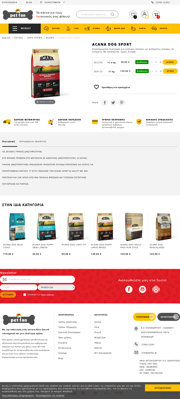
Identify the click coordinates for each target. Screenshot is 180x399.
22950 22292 (163, 2)
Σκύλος (97, 322)
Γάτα (96, 327)
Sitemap (62, 353)
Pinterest (121, 102)
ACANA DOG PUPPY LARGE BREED (101, 246)
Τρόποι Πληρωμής (67, 327)
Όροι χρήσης (65, 337)
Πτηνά (97, 332)
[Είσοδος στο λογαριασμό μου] (144, 13)
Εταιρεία (62, 342)
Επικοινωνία (64, 348)
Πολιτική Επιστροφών (69, 332)
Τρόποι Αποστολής (67, 322)
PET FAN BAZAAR (103, 353)
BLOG (29, 2)
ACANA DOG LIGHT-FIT (74, 244)
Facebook (128, 289)
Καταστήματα (168, 317)
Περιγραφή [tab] (8, 141)
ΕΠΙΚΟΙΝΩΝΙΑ (9, 2)
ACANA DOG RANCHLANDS (157, 246)
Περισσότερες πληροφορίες (18, 395)
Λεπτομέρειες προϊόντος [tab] (32, 141)
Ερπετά (98, 348)
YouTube (142, 289)
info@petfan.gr (149, 352)
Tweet (113, 102)
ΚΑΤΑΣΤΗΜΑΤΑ (53, 2)
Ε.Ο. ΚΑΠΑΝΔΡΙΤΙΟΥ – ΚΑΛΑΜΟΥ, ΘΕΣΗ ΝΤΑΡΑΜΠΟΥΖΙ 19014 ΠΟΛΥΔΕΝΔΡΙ (157, 332)
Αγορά (170, 62)
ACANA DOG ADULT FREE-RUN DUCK (131, 246)
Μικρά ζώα (99, 337)
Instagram (156, 289)
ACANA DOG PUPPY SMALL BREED (42, 246)
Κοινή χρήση (104, 102)
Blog (60, 358)
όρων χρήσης (47, 295)
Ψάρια (97, 342)
